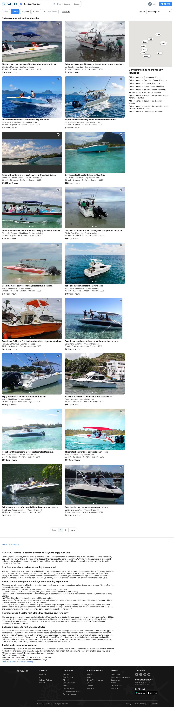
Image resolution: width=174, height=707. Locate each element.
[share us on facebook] (140, 674)
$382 (143, 52)
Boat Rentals (68, 677)
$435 (145, 42)
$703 (160, 53)
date (59, 4)
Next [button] (73, 530)
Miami (89, 677)
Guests (77, 4)
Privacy (128, 704)
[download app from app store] (152, 693)
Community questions (71, 691)
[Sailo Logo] (9, 4)
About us (42, 674)
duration (67, 4)
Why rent (66, 674)
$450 (144, 50)
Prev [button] (54, 530)
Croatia (89, 683)
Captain (25, 11)
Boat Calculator (69, 683)
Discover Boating (69, 688)
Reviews (66, 686)
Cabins (36, 11)
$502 (146, 56)
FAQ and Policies (45, 680)
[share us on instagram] (144, 674)
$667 (163, 44)
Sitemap (143, 704)
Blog (40, 677)
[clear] (54, 3)
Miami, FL (115, 683)
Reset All (66, 11)
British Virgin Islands (95, 680)
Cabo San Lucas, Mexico (120, 677)
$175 (158, 34)
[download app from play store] (140, 693)
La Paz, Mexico (117, 674)
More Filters (52, 11)
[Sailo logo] (26, 671)
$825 (150, 39)
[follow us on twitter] (136, 674)
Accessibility (153, 704)
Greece (90, 686)
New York (91, 674)
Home (4, 544)
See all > (90, 688)
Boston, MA (115, 680)
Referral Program (69, 694)
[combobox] (39, 4)
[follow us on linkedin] (148, 674)
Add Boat (165, 4)
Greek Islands (116, 686)
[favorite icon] (58, 23)
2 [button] (65, 530)
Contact (42, 683)
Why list (66, 680)
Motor (15, 11)
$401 (143, 46)
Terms (135, 704)
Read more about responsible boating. (18, 662)
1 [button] (60, 530)
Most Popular (153, 11)
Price (6, 11)
